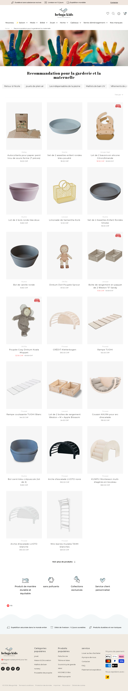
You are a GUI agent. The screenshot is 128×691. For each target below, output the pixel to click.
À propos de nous (89, 657)
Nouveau (10, 23)
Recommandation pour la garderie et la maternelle (32, 28)
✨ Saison (20, 23)
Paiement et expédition (91, 670)
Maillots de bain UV (95, 86)
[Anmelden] (119, 14)
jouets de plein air (35, 86)
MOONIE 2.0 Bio (64, 672)
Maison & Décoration (42, 660)
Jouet (52, 23)
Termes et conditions (26, 685)
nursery (37, 669)
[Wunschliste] (107, 14)
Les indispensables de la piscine (64, 86)
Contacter (114, 2)
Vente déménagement (94, 23)
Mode (32, 23)
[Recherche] (113, 13)
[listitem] (26, 2)
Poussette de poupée (43, 673)
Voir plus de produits (62, 562)
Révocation (66, 685)
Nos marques (116, 23)
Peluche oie (63, 656)
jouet (36, 656)
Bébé (42, 23)
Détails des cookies (78, 685)
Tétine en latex (64, 660)
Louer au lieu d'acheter (91, 653)
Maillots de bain (40, 664)
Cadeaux (74, 23)
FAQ (83, 666)
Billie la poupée (64, 676)
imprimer (57, 685)
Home (63, 23)
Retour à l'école (12, 86)
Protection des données (43, 685)
